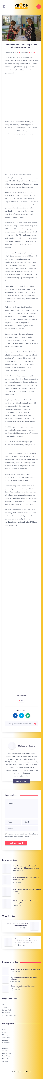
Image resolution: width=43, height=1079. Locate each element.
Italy (21, 700)
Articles (5, 1061)
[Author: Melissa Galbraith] (12, 746)
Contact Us (5, 1007)
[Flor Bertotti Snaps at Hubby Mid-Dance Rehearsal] (5, 979)
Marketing (6, 1043)
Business (5, 1040)
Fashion (5, 1058)
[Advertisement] (21, 98)
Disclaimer (6, 1013)
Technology (6, 1038)
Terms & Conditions (9, 1015)
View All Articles (21, 781)
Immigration (6, 1053)
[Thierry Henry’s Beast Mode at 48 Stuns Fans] (5, 971)
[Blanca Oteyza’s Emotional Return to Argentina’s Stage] (5, 988)
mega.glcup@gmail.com (21, 776)
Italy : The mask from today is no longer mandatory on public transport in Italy (26, 867)
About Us (5, 1005)
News (4, 1030)
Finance (5, 1035)
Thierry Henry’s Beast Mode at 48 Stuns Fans (25, 969)
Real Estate (6, 1056)
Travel (4, 1051)
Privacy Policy (7, 1010)
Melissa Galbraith (26, 746)
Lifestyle (5, 1048)
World (4, 1032)
